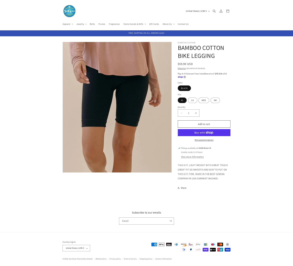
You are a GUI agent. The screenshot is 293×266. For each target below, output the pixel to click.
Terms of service (130, 259)
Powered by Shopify (85, 259)
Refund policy (101, 259)
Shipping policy (146, 259)
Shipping (182, 68)
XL (182, 100)
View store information (192, 156)
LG (192, 100)
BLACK (184, 88)
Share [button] (183, 187)
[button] (67, 24)
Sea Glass (73, 259)
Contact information (163, 259)
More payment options (204, 140)
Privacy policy (115, 259)
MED (204, 100)
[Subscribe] (170, 220)
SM (215, 100)
